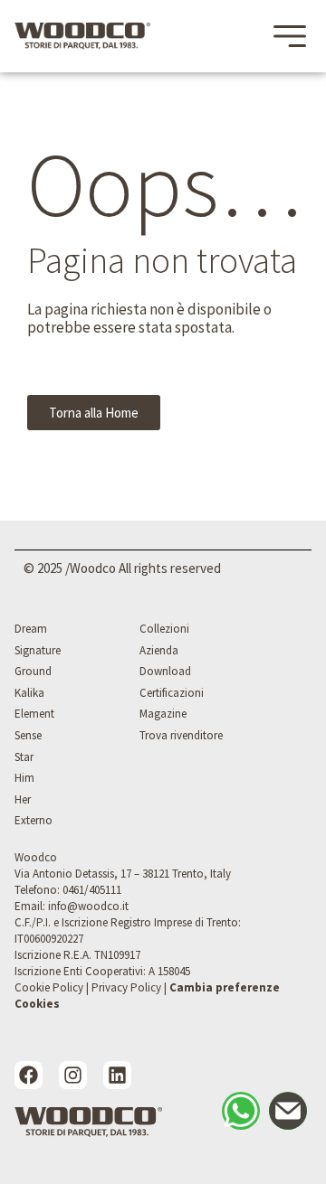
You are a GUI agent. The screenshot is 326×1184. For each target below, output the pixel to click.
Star (24, 757)
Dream (30, 628)
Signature (37, 650)
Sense (28, 735)
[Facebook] (28, 1075)
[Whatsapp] (241, 1111)
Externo (33, 820)
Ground (33, 671)
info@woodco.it (88, 906)
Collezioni (164, 628)
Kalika (29, 692)
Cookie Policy (48, 987)
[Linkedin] (117, 1075)
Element (34, 713)
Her (22, 799)
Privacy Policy (126, 987)
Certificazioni (171, 692)
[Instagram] (73, 1075)
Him (24, 777)
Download (165, 671)
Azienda (158, 650)
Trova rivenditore (181, 735)
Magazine (163, 713)
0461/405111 (91, 889)
